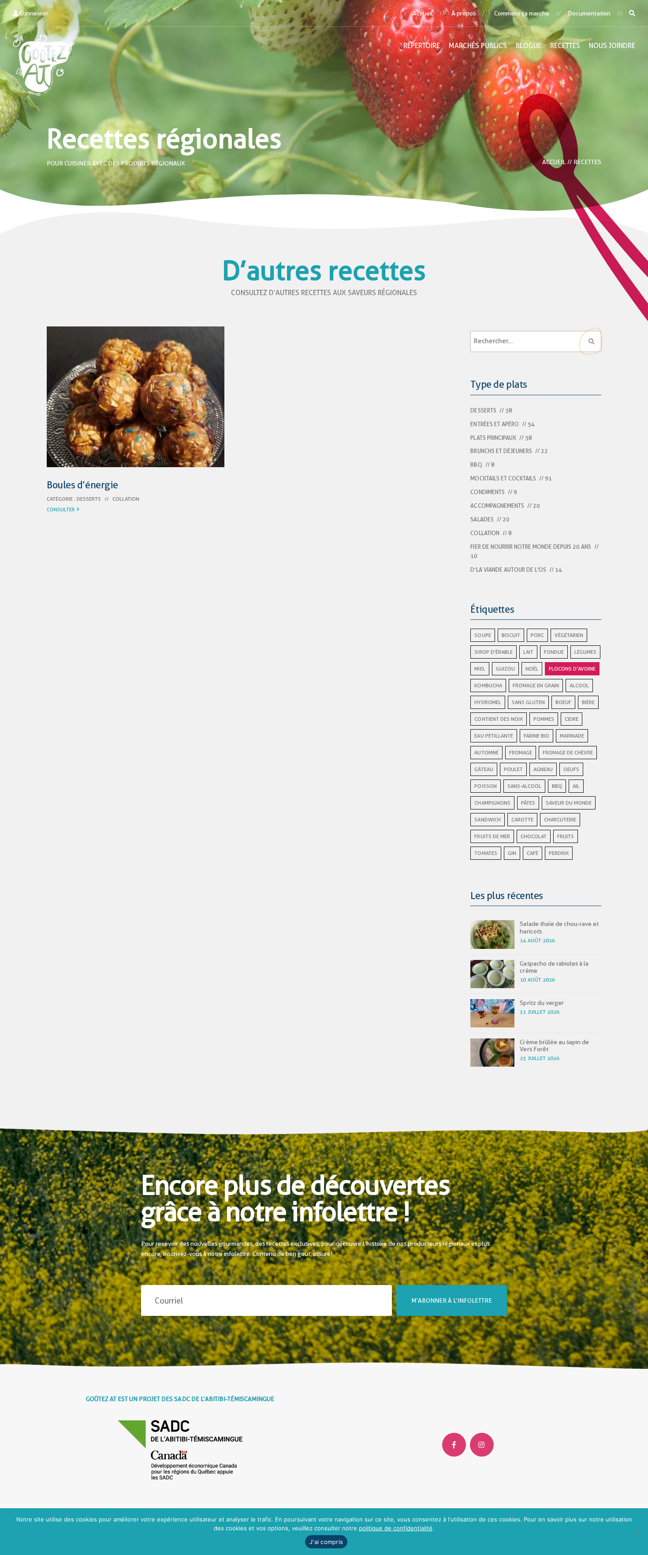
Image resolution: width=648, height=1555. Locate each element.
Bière (588, 702)
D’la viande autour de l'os (508, 569)
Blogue (528, 45)
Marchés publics (478, 45)
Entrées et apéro (494, 424)
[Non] (637, 1531)
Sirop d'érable (493, 652)
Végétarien (569, 635)
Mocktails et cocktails (503, 478)
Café (532, 853)
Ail (576, 786)
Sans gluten (528, 702)
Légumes (585, 652)
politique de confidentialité (395, 1528)
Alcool (579, 685)
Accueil (423, 13)
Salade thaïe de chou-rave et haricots (559, 927)
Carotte (522, 820)
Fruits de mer (492, 836)
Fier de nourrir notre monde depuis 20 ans (530, 546)
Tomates (485, 853)
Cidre (571, 719)
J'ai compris (326, 1541)
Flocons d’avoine (572, 669)
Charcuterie (560, 820)
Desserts (89, 499)
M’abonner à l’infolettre (451, 1300)
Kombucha (488, 685)
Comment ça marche (521, 13)
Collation (125, 499)
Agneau (543, 769)
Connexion (33, 13)
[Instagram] (482, 1445)
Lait (528, 652)
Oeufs (571, 769)
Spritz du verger (541, 1002)
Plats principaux (493, 438)
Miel (479, 669)
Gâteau (483, 769)
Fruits (565, 836)
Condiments (487, 492)
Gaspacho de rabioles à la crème (554, 967)
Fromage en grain (536, 685)
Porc (537, 635)
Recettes (565, 45)
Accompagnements (497, 505)
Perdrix (559, 853)
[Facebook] (454, 1445)
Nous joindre (612, 45)
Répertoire (421, 45)
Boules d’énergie (82, 485)
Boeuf (563, 702)
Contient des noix (498, 719)
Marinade (572, 736)
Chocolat (534, 836)
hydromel (487, 702)
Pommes (543, 719)
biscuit (511, 635)
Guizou (505, 669)
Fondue (554, 652)
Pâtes (528, 803)
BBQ (476, 464)
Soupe (482, 635)
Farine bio (536, 736)
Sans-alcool (524, 786)
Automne (486, 752)
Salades (481, 519)
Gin (512, 853)
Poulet (513, 769)
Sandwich (487, 820)
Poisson (485, 786)
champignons (492, 803)
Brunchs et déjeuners (501, 451)
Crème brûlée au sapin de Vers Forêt (554, 1045)
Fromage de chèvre (568, 752)
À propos (463, 13)
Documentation (589, 13)
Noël (531, 669)
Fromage (520, 752)
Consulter (61, 509)
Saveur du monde (569, 803)
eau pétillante (493, 736)
